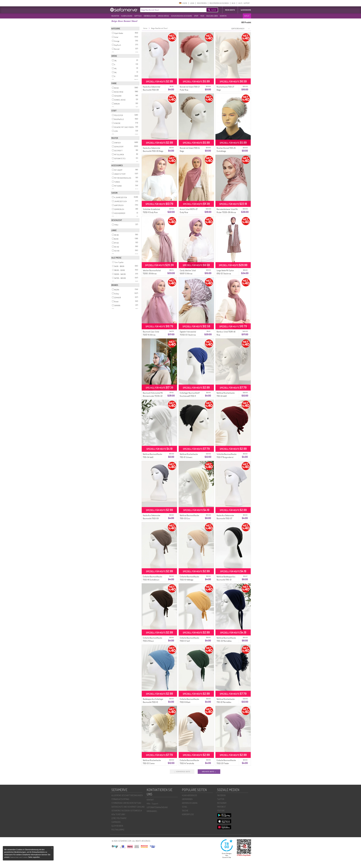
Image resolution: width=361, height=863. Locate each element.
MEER (202, 16)
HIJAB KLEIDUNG (126, 16)
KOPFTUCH (138, 16)
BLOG (233, 3)
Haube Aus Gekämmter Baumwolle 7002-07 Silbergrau (225, 518)
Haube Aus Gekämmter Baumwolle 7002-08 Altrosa (151, 89)
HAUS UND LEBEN (212, 16)
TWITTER (220, 799)
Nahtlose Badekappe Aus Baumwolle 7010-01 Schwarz (226, 579)
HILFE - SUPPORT (244, 3)
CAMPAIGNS (116, 822)
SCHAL (184, 807)
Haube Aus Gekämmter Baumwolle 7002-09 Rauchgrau (151, 518)
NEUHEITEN (115, 16)
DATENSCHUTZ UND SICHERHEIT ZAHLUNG (128, 807)
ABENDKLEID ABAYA (189, 803)
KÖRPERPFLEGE (188, 814)
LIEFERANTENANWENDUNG (157, 807)
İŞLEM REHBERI (117, 826)
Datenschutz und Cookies (19, 857)
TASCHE (185, 810)
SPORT (196, 16)
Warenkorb (246, 10)
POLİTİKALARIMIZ (117, 829)
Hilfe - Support (152, 803)
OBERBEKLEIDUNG (150, 16)
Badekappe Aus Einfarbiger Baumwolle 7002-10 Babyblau (153, 702)
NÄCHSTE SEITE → (209, 771)
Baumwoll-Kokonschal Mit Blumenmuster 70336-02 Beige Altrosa (153, 396)
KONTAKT (150, 800)
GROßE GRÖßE (163, 16)
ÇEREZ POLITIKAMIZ (118, 818)
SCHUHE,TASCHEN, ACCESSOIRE (181, 16)
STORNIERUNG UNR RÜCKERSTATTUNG (126, 803)
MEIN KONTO (230, 10)
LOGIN (192, 3)
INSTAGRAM (221, 803)
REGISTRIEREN (202, 3)
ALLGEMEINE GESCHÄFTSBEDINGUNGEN (127, 795)
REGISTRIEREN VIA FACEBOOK (219, 3)
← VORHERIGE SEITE (182, 771)
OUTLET (246, 16)
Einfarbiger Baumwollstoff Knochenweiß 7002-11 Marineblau (190, 396)
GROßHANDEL (152, 811)
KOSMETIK (223, 16)
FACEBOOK (221, 795)
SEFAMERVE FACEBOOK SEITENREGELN (126, 810)
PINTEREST (221, 807)
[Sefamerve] (124, 10)
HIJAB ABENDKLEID (189, 795)
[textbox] (171, 10)
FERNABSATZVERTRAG (120, 799)
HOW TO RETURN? (118, 814)
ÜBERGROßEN (187, 799)
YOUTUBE (221, 810)
